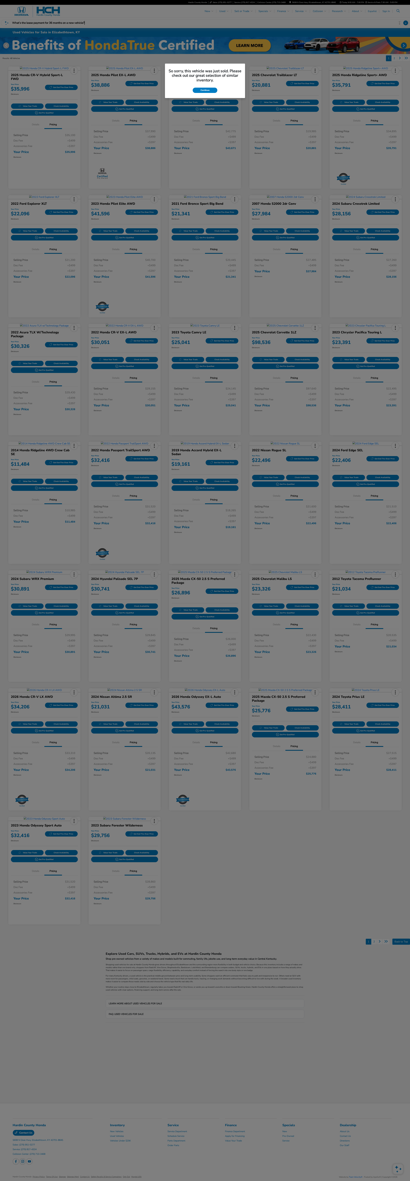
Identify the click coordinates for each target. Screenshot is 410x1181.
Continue (205, 90)
